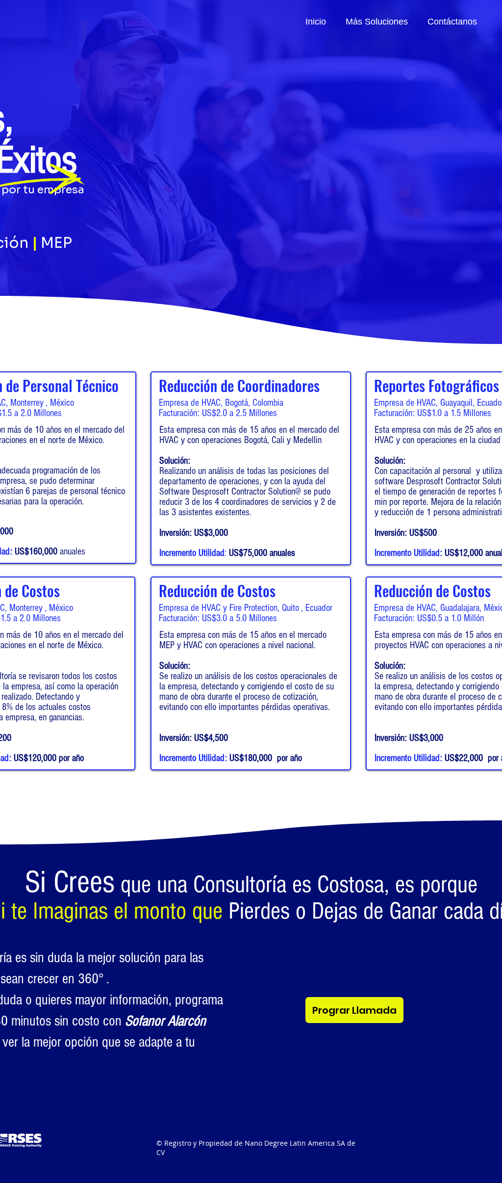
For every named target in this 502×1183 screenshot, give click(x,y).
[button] (377, 21)
